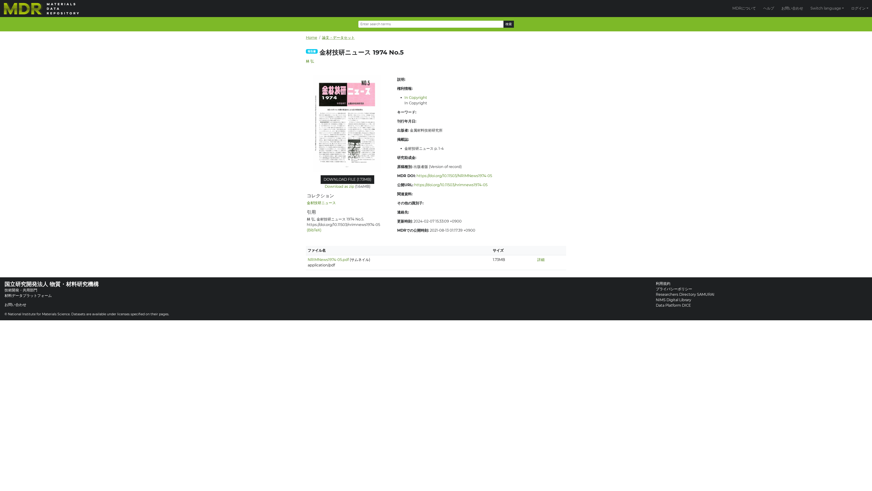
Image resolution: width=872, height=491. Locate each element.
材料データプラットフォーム (28, 295)
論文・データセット (338, 37)
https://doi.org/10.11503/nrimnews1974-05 (451, 185)
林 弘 (310, 61)
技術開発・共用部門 (21, 290)
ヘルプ (768, 8)
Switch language (825, 8)
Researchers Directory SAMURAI (685, 294)
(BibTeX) (314, 230)
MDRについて (744, 8)
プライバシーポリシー (674, 289)
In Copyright (415, 97)
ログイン (858, 8)
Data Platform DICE (673, 305)
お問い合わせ (792, 8)
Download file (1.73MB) (347, 179)
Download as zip (339, 186)
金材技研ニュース (321, 203)
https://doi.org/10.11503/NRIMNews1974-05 (454, 176)
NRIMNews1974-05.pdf (328, 260)
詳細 (541, 260)
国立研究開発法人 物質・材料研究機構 (52, 284)
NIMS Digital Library (673, 300)
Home (311, 37)
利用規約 (663, 283)
